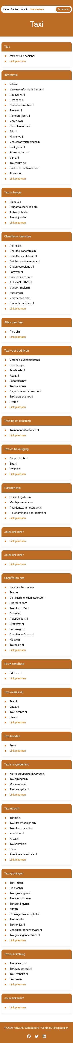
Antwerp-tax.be (19, 212)
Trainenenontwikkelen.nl (24, 430)
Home (6, 9)
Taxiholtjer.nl (17, 924)
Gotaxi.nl (15, 613)
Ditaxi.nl (14, 706)
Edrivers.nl (16, 673)
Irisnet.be (15, 201)
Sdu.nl (13, 131)
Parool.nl (15, 331)
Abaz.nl (14, 375)
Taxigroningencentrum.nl (25, 935)
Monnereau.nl (18, 784)
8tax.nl (14, 717)
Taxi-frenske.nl (19, 974)
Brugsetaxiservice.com (24, 207)
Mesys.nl (15, 639)
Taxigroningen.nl (19, 903)
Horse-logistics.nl (20, 497)
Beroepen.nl (17, 100)
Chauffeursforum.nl (22, 634)
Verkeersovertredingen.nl (25, 142)
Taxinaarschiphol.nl (21, 396)
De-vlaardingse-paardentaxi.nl (28, 513)
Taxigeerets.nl (18, 963)
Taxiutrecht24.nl (19, 608)
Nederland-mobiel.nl (22, 105)
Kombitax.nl (17, 833)
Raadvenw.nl (17, 94)
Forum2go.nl (17, 629)
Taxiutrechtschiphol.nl (23, 823)
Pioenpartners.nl (20, 152)
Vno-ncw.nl (16, 121)
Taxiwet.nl (16, 110)
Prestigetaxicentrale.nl (23, 854)
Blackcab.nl (16, 888)
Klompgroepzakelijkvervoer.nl (27, 773)
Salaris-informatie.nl (22, 587)
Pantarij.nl (16, 245)
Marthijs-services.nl (22, 502)
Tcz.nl (13, 701)
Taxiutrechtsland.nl (21, 828)
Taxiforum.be (18, 163)
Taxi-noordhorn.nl (20, 898)
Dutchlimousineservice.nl (25, 261)
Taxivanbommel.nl (21, 968)
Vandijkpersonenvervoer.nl (26, 930)
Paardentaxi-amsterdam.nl (26, 507)
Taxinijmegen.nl (19, 779)
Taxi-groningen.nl (20, 893)
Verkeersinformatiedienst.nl (27, 89)
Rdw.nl (13, 84)
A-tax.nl (14, 838)
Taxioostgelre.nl (19, 789)
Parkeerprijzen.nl (20, 115)
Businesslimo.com (21, 277)
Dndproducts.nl (19, 458)
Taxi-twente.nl (18, 712)
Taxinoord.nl (17, 919)
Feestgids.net (18, 381)
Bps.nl (13, 463)
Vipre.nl (14, 157)
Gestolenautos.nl (20, 126)
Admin (24, 9)
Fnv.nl (13, 745)
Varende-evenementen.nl (25, 360)
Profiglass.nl (17, 147)
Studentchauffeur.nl (22, 303)
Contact (15, 9)
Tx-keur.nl (15, 173)
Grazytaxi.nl (17, 624)
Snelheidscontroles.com (24, 168)
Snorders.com (18, 603)
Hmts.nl (14, 402)
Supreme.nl (16, 293)
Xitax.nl (14, 909)
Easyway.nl (16, 272)
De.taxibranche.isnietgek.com (27, 597)
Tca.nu (14, 592)
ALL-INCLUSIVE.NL (21, 282)
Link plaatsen (37, 9)
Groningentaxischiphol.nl (24, 914)
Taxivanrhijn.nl (18, 844)
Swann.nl (15, 469)
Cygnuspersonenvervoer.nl (26, 391)
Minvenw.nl (16, 136)
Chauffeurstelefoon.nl (23, 256)
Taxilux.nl (15, 817)
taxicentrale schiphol (22, 56)
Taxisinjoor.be (18, 217)
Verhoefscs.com (20, 298)
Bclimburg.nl (17, 365)
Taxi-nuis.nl (16, 882)
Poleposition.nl (19, 618)
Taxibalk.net (17, 645)
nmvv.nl (18, 1027)
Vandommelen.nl (20, 287)
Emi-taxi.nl (16, 979)
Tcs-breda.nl (17, 370)
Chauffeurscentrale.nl (23, 251)
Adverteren (63, 9)
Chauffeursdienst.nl (22, 266)
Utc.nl (13, 849)
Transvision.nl (18, 386)
